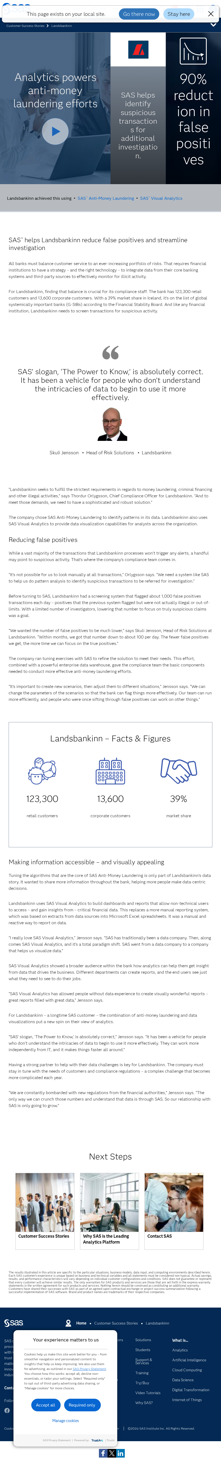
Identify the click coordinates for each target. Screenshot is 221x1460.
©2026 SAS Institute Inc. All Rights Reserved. (161, 1428)
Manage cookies (65, 1420)
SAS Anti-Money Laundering (106, 198)
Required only (82, 1405)
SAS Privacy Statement (89, 1369)
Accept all (45, 1405)
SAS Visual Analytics (161, 198)
